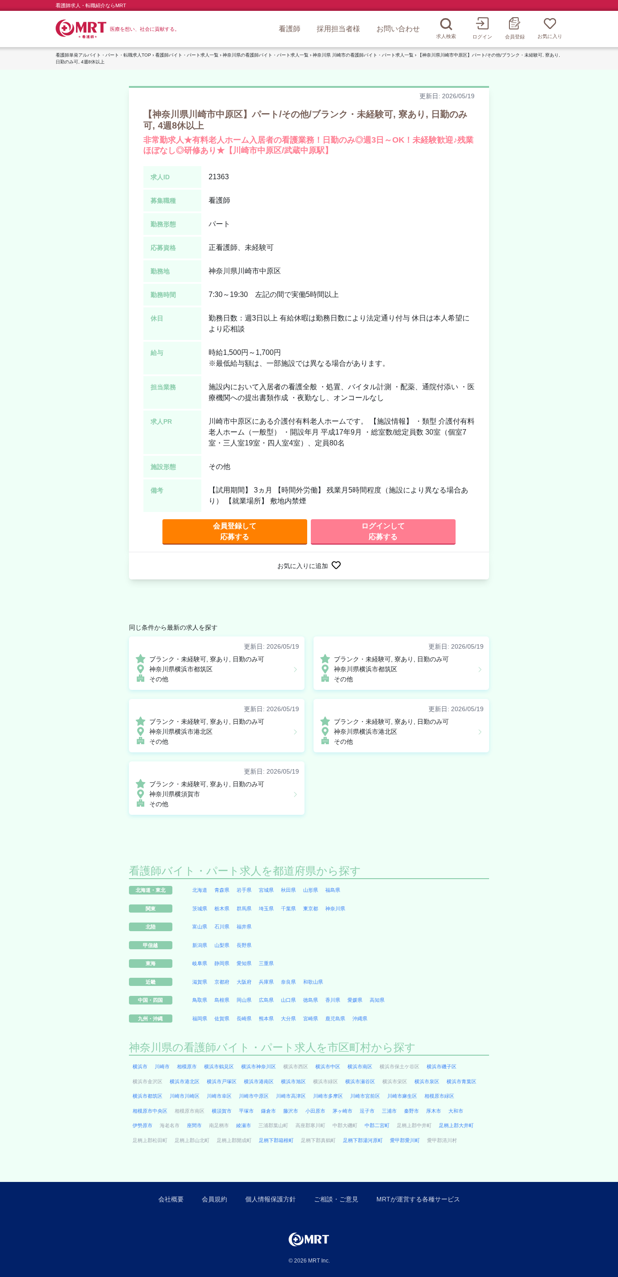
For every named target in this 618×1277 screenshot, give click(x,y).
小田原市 (315, 1111)
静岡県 (221, 963)
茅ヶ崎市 (342, 1111)
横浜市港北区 (185, 1081)
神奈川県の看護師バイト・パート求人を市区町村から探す (272, 1047)
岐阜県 (199, 963)
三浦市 (389, 1111)
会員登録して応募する (235, 531)
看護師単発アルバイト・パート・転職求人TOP (103, 55)
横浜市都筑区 (147, 1096)
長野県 (244, 945)
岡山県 (244, 1000)
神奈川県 (335, 908)
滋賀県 (199, 982)
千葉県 (288, 908)
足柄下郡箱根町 (276, 1140)
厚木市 (433, 1111)
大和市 (455, 1111)
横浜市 (140, 1066)
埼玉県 (266, 908)
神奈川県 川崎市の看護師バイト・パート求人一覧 (363, 55)
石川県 (221, 926)
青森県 (221, 890)
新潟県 (199, 945)
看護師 (289, 29)
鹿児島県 (335, 1018)
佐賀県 (221, 1018)
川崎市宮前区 (365, 1096)
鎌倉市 (268, 1111)
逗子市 (367, 1111)
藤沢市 (290, 1111)
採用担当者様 (338, 29)
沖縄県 (359, 1018)
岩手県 (244, 890)
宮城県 (266, 890)
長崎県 (244, 1018)
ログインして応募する (383, 531)
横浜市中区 (327, 1066)
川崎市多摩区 (328, 1096)
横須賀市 (222, 1111)
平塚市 (246, 1111)
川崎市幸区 (219, 1096)
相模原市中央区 (150, 1111)
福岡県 (199, 1018)
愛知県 (244, 963)
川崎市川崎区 (185, 1096)
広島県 (266, 1000)
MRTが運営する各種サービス (418, 1199)
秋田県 (288, 890)
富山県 (199, 926)
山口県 (288, 1000)
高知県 (377, 1000)
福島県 (332, 890)
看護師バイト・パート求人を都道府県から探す (245, 871)
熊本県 (266, 1018)
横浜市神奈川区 (258, 1066)
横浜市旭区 (293, 1081)
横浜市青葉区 (461, 1081)
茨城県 (199, 908)
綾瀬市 (243, 1125)
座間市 (194, 1125)
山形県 (310, 890)
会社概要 (171, 1199)
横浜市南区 (359, 1066)
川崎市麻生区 (402, 1096)
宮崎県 (310, 1018)
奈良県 (288, 982)
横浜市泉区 (426, 1081)
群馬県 (244, 908)
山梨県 (221, 945)
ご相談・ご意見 (336, 1199)
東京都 (310, 908)
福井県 (244, 926)
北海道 (199, 890)
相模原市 (187, 1066)
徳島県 (310, 1000)
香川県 (332, 1000)
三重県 (266, 963)
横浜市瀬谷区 (360, 1081)
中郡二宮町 (377, 1125)
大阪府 (244, 982)
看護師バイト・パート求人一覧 (187, 55)
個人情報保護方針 (270, 1199)
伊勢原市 (142, 1125)
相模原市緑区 (439, 1096)
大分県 (288, 1018)
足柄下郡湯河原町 (363, 1140)
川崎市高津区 (291, 1096)
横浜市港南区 (259, 1081)
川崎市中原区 (254, 1096)
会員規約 (214, 1199)
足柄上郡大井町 (456, 1125)
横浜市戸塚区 (222, 1081)
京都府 (221, 982)
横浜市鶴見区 (219, 1066)
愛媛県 (354, 1000)
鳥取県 (199, 1000)
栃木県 (221, 908)
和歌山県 (313, 982)
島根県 (221, 1000)
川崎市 (162, 1066)
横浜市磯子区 (441, 1066)
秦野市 (411, 1111)
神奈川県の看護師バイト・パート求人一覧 (266, 55)
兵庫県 (266, 982)
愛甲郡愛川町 (405, 1140)
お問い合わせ (398, 29)
